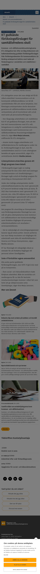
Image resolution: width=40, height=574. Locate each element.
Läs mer (6, 554)
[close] (35, 539)
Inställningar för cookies (20, 569)
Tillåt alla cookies (20, 564)
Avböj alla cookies (20, 560)
